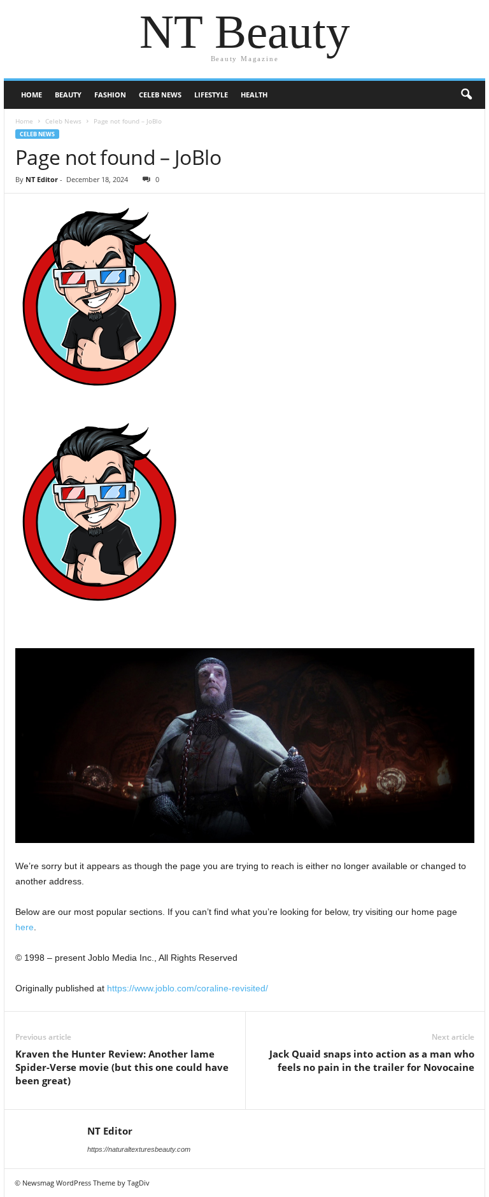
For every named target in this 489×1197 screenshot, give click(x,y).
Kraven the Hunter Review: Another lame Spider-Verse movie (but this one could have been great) (122, 1067)
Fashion (110, 94)
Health (254, 94)
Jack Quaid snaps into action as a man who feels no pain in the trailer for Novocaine (371, 1060)
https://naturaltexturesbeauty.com (138, 1149)
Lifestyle (211, 94)
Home (31, 94)
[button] (466, 95)
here (24, 927)
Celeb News (160, 94)
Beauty (68, 94)
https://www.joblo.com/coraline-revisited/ (187, 988)
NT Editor (41, 179)
